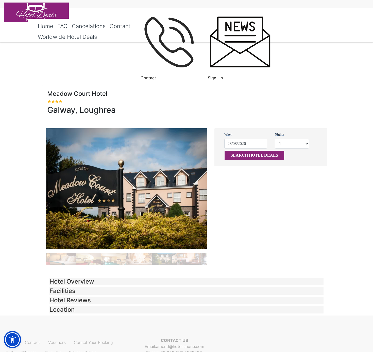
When (228, 134)
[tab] (186, 281)
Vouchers (57, 342)
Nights (279, 134)
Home (45, 26)
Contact (120, 26)
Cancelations (89, 26)
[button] (186, 281)
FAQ (62, 26)
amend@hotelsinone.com (180, 346)
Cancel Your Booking (93, 342)
